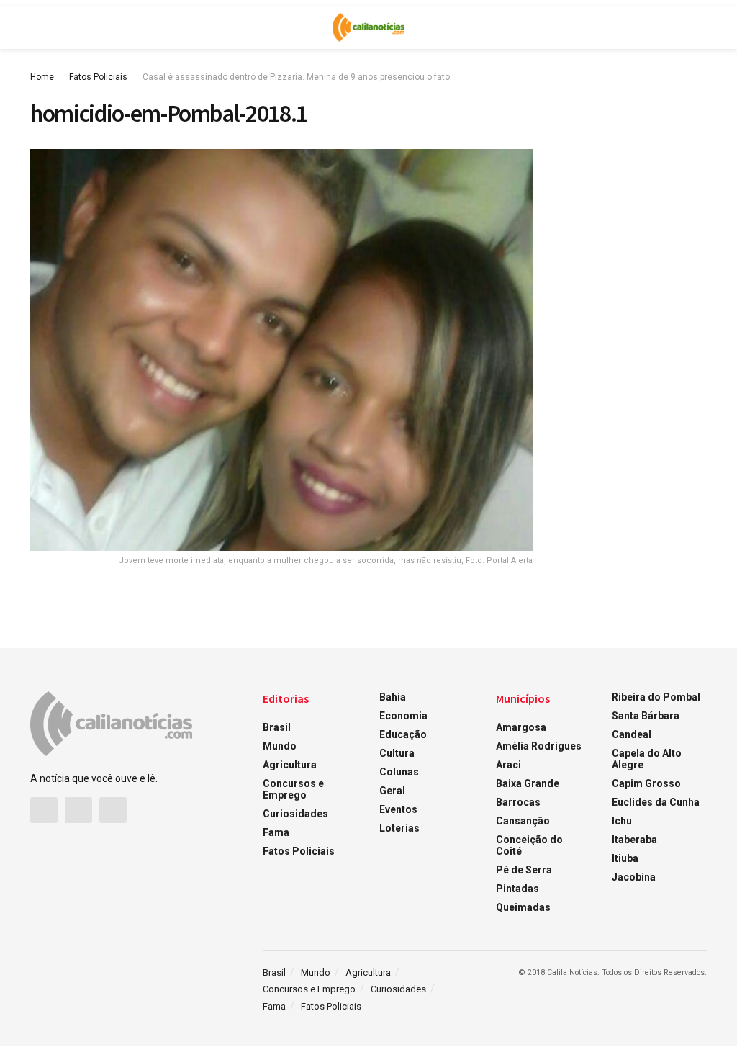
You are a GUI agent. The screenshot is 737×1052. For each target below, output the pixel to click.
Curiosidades (295, 813)
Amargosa (521, 727)
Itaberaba (634, 839)
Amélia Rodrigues (539, 746)
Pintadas (517, 888)
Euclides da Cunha (656, 802)
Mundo (280, 746)
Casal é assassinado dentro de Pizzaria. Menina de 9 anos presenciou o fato (296, 77)
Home (42, 77)
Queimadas (523, 907)
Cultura (397, 753)
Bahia (392, 697)
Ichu (622, 821)
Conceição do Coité (529, 845)
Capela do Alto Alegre (647, 758)
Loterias (399, 828)
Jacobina (634, 877)
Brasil (277, 727)
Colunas (399, 772)
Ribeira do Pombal (656, 697)
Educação (403, 734)
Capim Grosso (646, 783)
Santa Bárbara (645, 715)
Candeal (631, 734)
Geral (392, 790)
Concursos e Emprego (293, 789)
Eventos (398, 809)
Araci (508, 764)
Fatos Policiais (98, 77)
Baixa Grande (527, 783)
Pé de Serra (524, 870)
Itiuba (625, 858)
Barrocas (518, 802)
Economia (403, 715)
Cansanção (523, 821)
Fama (276, 832)
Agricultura (290, 764)
